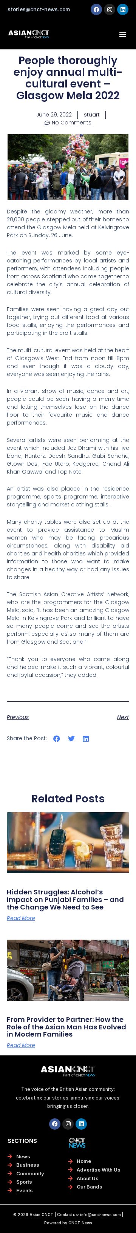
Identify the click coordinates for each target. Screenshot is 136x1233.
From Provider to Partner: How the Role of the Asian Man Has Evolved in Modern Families (66, 1027)
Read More (21, 918)
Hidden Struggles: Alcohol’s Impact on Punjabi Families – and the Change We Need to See (65, 899)
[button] (122, 34)
